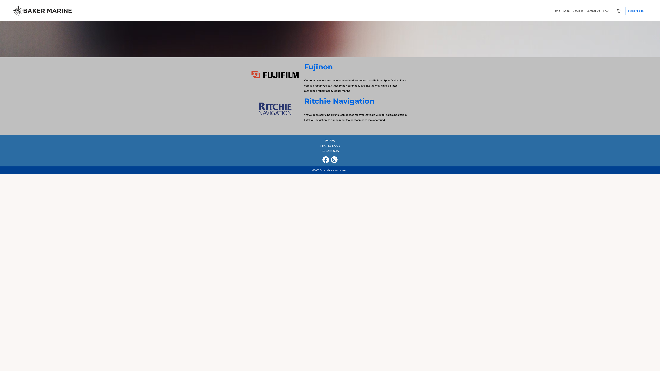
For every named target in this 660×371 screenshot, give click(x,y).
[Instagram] (334, 159)
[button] (619, 11)
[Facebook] (325, 159)
